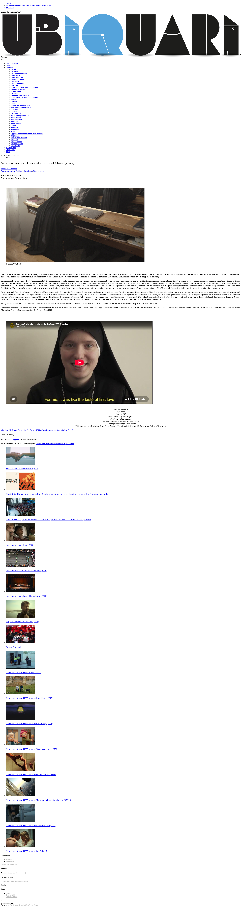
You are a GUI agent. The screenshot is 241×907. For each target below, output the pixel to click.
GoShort (14, 93)
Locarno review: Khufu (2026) (20, 545)
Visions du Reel (17, 144)
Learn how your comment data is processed (55, 443)
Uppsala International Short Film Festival (27, 134)
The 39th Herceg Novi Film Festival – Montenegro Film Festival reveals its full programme (48, 519)
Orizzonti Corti (16, 113)
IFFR (13, 103)
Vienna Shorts (16, 142)
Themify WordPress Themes (29, 905)
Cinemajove (15, 75)
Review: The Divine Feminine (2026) (22, 468)
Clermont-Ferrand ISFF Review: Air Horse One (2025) (31, 825)
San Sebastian (16, 120)
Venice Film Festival (19, 138)
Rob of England (13, 647)
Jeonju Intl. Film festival (20, 105)
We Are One (15, 146)
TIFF (13, 132)
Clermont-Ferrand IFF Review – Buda (23, 672)
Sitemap (9, 860)
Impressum (10, 861)
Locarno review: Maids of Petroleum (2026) (26, 596)
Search (4, 57)
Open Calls (10, 150)
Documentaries (12, 63)
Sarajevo (28, 171)
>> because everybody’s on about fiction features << (28, 5)
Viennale (14, 140)
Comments (11, 897)
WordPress (14, 905)
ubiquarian (6, 903)
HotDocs (14, 99)
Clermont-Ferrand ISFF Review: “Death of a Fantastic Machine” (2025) (38, 800)
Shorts (8, 65)
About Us (10, 8)
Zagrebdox (15, 136)
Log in (8, 893)
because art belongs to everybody (16, 881)
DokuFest (14, 85)
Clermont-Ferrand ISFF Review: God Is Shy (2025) (29, 723)
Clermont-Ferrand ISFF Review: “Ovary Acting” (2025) (31, 749)
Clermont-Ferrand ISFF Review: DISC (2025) (26, 851)
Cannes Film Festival (19, 73)
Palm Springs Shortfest (20, 115)
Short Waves (16, 124)
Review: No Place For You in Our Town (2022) (21, 430)
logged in (16, 439)
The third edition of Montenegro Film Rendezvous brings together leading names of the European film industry (59, 494)
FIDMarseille (16, 91)
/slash (13, 126)
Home (8, 3)
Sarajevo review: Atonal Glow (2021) (57, 430)
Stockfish (14, 128)
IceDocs (14, 101)
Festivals (9, 67)
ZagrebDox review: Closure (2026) (22, 621)
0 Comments (38, 171)
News (8, 152)
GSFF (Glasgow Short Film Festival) (25, 97)
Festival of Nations (18, 89)
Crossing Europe (17, 79)
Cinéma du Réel (17, 77)
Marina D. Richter (9, 169)
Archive (4, 873)
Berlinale (14, 71)
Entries (10, 895)
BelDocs (14, 69)
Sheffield (14, 122)
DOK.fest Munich (17, 83)
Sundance (15, 130)
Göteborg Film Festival (20, 95)
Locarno (14, 111)
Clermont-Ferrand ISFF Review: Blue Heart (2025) (29, 698)
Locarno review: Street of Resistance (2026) (26, 570)
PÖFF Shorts (16, 117)
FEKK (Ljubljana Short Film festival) (25, 87)
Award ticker (11, 148)
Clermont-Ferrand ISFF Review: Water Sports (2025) (31, 774)
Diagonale (15, 81)
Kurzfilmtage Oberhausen (21, 107)
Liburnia (14, 109)
